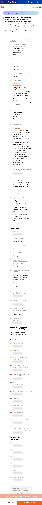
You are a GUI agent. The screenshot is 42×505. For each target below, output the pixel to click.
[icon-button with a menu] (40, 7)
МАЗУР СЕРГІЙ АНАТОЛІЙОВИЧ (19, 84)
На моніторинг (30, 502)
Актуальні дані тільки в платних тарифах (21, 496)
